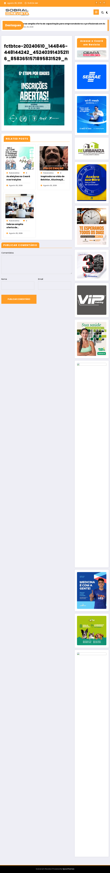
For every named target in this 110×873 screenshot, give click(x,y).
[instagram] (104, 2)
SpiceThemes (68, 869)
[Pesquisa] (102, 13)
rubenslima (14, 173)
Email (40, 279)
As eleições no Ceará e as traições (18, 178)
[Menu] (96, 12)
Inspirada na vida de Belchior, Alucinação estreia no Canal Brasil (52, 178)
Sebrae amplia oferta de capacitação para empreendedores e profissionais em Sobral (52, 23)
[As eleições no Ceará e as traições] (19, 158)
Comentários (7, 252)
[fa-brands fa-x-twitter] (100, 2)
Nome (4, 279)
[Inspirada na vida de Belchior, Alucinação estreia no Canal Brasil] (54, 158)
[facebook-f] (96, 2)
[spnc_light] (107, 12)
